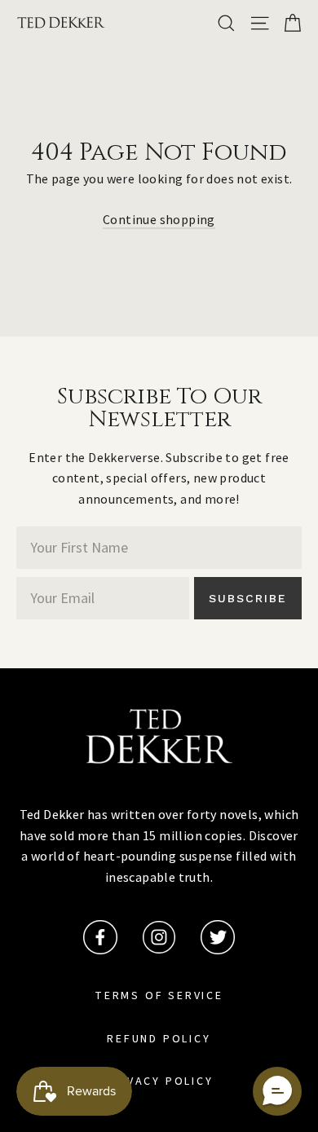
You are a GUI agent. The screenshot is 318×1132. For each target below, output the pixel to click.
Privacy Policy (158, 1081)
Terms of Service (159, 996)
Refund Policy (158, 1039)
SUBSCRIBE (248, 598)
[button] (277, 1091)
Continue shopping (159, 219)
